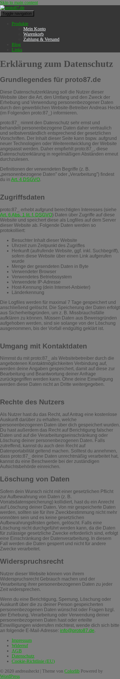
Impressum (22, 640)
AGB (17, 650)
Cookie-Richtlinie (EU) (33, 661)
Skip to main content (19, 2)
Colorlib (72, 671)
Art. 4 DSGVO (25, 179)
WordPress (10, 676)
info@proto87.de (77, 630)
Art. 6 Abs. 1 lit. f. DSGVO (26, 214)
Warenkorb (33, 34)
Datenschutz (23, 656)
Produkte (20, 23)
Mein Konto (34, 28)
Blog (16, 44)
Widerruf (20, 645)
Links (17, 49)
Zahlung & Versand (41, 39)
